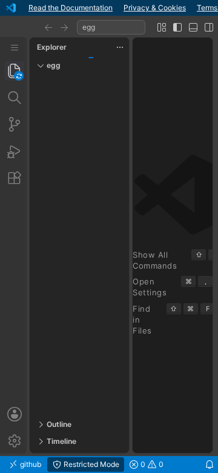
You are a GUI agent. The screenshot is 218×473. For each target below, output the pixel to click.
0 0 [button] (151, 464)
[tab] (14, 71)
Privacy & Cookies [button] (155, 7)
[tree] (79, 245)
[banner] (109, 8)
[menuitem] (14, 47)
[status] (109, 464)
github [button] (29, 464)
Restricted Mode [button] (90, 464)
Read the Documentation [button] (70, 7)
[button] (48, 27)
